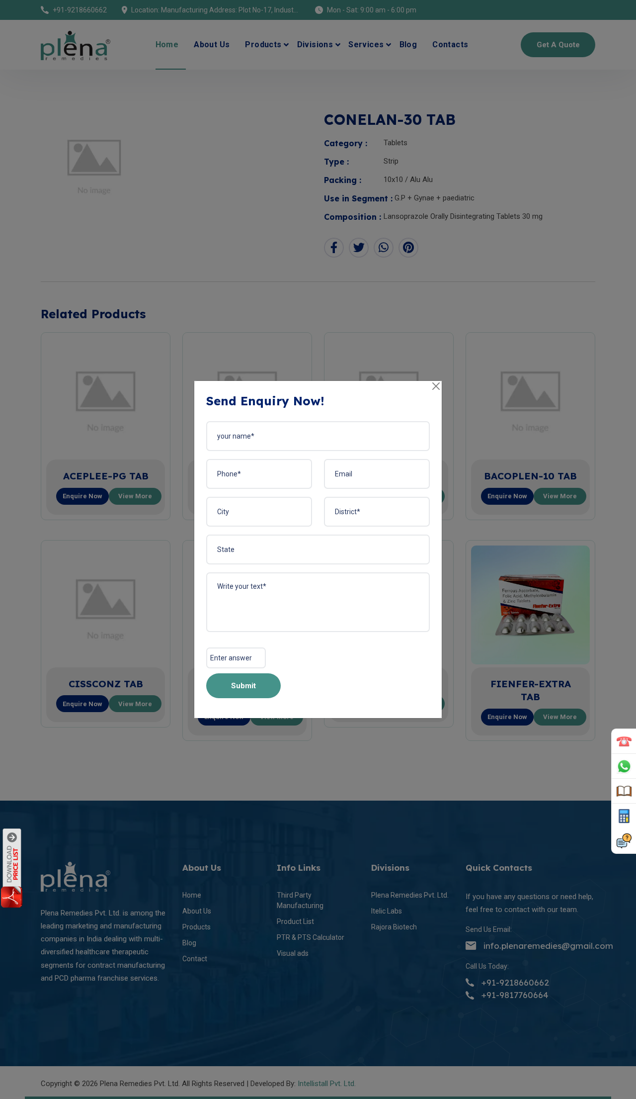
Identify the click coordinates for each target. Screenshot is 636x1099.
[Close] (436, 386)
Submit (243, 685)
